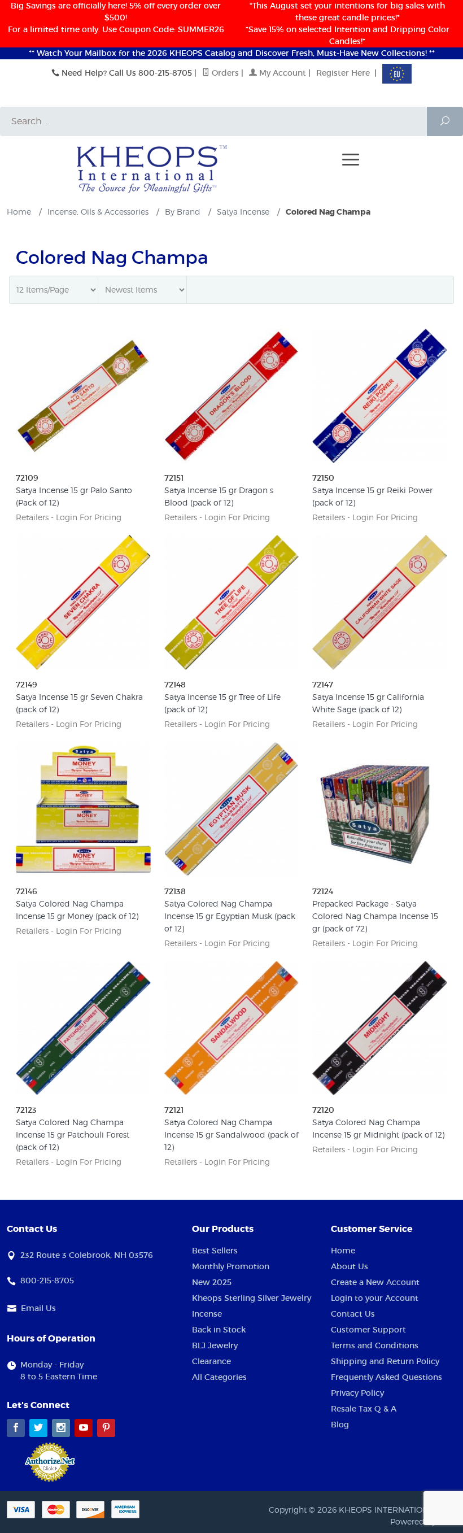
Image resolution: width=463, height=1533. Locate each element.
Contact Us (353, 1314)
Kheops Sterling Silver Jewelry (251, 1298)
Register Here (343, 73)
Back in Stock (219, 1330)
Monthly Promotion (230, 1266)
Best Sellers (215, 1250)
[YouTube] (84, 1428)
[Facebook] (16, 1428)
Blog (340, 1424)
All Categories (219, 1377)
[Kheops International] (152, 168)
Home (343, 1250)
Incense (207, 1314)
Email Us (38, 1308)
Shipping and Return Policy (385, 1361)
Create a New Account (375, 1282)
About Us (349, 1266)
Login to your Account (374, 1298)
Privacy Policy (357, 1393)
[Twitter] (38, 1428)
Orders (224, 73)
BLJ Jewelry (215, 1345)
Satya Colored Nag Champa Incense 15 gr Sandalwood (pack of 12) (231, 1134)
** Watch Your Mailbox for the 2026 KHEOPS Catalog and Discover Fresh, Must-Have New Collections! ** (232, 53)
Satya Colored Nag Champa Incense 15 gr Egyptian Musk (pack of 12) (229, 916)
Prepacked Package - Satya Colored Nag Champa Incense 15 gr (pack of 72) (375, 916)
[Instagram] (61, 1428)
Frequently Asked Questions (386, 1377)
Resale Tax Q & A (363, 1409)
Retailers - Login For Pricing (68, 517)
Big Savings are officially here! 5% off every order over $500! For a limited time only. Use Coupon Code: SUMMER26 (116, 17)
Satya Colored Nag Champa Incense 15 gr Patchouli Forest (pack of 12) (72, 1134)
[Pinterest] (106, 1428)
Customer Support (368, 1330)
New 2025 (211, 1282)
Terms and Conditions (374, 1345)
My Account (281, 73)
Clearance (211, 1361)
